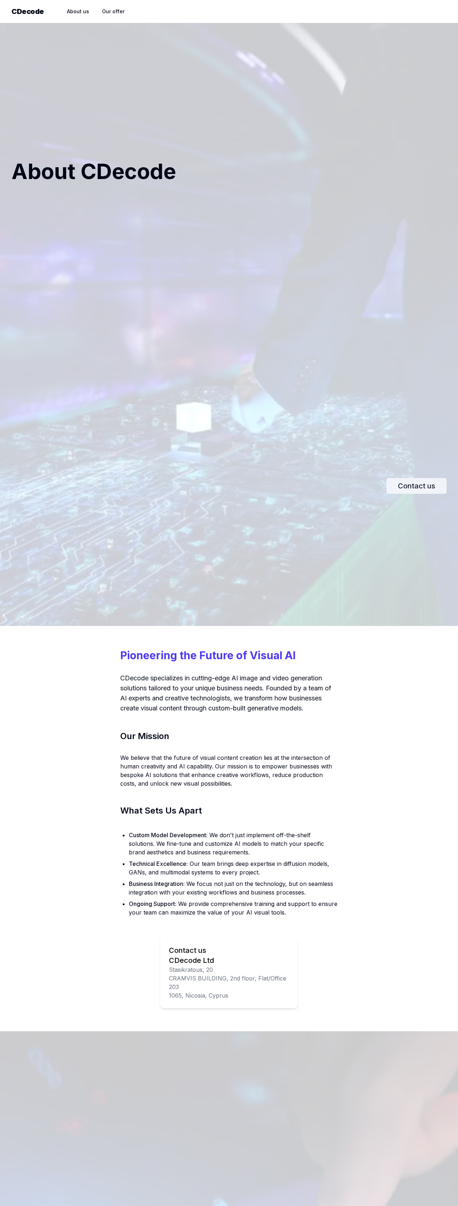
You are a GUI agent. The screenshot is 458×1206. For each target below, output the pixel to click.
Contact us (416, 486)
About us (78, 11)
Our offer (113, 11)
